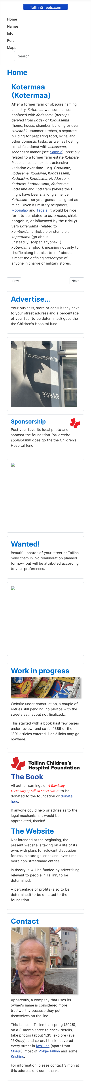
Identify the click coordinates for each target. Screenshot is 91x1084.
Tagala (41, 210)
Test (10, 56)
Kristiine (17, 1056)
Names (13, 26)
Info (10, 33)
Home (12, 19)
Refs (10, 40)
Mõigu (16, 1051)
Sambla (56, 152)
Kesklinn (42, 1046)
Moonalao (19, 210)
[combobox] (36, 56)
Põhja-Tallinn (49, 1051)
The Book (27, 776)
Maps (11, 47)
